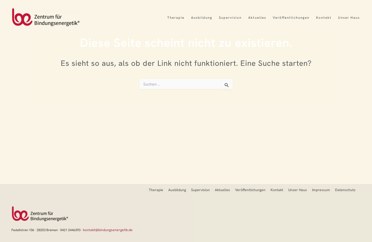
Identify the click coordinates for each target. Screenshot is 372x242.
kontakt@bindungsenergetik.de (108, 230)
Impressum (321, 190)
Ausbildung (201, 17)
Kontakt (324, 17)
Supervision (230, 17)
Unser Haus (349, 17)
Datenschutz (345, 190)
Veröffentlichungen (291, 17)
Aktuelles (257, 17)
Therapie (175, 17)
